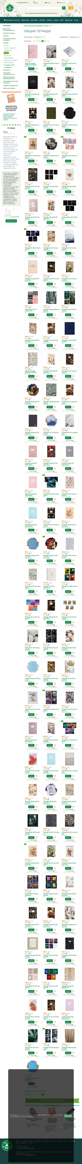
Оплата (42, 20)
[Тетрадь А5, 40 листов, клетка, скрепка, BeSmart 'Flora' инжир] (33, 175)
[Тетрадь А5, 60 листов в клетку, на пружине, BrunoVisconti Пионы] (70, 82)
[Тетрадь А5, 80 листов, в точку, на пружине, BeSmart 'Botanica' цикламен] (51, 52)
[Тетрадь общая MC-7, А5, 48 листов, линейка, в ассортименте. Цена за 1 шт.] (33, 1066)
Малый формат (8, 58)
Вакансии (68, 20)
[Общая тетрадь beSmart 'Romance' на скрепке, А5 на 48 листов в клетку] (33, 359)
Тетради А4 (7, 55)
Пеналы (5, 36)
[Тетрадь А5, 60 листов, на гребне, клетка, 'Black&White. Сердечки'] (70, 544)
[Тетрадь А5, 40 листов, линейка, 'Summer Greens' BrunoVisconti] (70, 267)
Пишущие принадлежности (9, 73)
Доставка (34, 20)
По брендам (8, 67)
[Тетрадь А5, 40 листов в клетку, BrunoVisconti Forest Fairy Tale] (51, 1005)
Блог (62, 20)
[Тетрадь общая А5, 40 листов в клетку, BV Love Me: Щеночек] (70, 513)
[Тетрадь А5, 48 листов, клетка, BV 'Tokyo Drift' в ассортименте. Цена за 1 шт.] (51, 175)
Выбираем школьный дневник (11, 108)
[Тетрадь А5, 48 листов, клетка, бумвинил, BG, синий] (70, 328)
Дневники (6, 70)
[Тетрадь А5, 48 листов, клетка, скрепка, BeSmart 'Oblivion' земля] (70, 236)
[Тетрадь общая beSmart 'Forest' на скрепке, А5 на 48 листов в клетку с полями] (33, 943)
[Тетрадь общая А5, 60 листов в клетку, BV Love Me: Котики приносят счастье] (70, 175)
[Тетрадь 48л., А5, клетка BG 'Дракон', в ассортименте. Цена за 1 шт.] (70, 205)
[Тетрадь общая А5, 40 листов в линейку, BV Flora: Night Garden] (33, 113)
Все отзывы (15, 216)
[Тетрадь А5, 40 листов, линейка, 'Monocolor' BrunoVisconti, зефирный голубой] (51, 759)
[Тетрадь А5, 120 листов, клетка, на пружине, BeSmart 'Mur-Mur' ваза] (33, 697)
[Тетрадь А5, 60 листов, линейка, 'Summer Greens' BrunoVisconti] (51, 728)
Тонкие (6, 45)
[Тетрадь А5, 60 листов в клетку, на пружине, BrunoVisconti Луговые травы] (33, 574)
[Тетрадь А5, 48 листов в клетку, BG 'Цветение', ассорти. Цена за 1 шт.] (70, 728)
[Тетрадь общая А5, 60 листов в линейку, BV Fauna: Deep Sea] (33, 328)
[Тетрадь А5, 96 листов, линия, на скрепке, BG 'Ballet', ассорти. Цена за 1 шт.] (33, 974)
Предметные (8, 50)
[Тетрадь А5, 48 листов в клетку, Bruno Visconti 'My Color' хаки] (51, 113)
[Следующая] (48, 41)
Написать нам (11, 221)
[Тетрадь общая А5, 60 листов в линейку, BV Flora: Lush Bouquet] (51, 913)
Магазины (25, 20)
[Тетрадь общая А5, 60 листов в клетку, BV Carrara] (70, 882)
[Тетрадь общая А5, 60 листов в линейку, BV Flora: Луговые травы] (70, 790)
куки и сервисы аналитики (26, 1115)
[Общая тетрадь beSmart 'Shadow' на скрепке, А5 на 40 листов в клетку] (33, 52)
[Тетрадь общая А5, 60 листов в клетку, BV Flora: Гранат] (51, 451)
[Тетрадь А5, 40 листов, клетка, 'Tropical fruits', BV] (51, 667)
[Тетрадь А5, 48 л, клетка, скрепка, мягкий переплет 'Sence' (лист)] (70, 820)
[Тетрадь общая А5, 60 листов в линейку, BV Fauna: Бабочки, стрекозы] (51, 359)
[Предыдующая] (34, 41)
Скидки (49, 20)
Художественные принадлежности (9, 77)
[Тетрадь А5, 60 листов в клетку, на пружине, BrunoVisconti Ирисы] (70, 697)
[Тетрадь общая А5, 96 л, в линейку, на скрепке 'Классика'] (33, 667)
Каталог (48, 2)
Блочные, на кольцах (10, 60)
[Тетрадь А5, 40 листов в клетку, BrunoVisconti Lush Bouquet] (70, 390)
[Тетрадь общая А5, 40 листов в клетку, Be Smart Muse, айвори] (33, 267)
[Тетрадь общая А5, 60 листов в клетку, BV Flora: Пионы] (70, 636)
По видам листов (9, 65)
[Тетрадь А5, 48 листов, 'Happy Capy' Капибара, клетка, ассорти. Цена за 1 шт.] (70, 605)
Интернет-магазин (12, 20)
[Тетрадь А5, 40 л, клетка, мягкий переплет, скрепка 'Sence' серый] (70, 759)
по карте (27, 61)
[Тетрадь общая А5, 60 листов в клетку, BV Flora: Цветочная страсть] (33, 790)
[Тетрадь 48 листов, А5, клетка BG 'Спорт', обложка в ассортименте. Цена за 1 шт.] (51, 974)
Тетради (6, 43)
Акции (56, 20)
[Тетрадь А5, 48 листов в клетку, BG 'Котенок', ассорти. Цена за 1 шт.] (33, 236)
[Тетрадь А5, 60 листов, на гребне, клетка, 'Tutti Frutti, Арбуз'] (33, 759)
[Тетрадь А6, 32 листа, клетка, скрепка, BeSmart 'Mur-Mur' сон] (70, 667)
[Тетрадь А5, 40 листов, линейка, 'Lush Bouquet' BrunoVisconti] (51, 328)
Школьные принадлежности (9, 29)
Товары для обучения (10, 85)
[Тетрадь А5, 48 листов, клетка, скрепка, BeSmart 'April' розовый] (33, 205)
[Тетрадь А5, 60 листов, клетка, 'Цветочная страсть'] (70, 482)
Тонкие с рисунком (10, 48)
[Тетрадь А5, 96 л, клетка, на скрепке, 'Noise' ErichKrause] (51, 820)
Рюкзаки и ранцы (9, 33)
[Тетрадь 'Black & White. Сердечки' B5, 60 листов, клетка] (70, 943)
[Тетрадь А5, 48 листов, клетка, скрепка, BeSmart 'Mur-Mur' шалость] (70, 52)
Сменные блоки (9, 62)
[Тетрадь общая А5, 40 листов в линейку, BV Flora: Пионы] (51, 82)
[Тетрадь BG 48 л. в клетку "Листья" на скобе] (33, 298)
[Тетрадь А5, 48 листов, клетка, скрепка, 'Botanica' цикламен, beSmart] (33, 636)
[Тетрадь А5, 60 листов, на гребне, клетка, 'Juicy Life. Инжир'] (33, 1005)
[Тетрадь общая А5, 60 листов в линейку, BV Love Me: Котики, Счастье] (51, 205)
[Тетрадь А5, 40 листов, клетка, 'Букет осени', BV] (70, 359)
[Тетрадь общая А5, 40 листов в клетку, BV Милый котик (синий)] (33, 421)
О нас (76, 20)
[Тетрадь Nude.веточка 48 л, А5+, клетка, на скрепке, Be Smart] (70, 913)
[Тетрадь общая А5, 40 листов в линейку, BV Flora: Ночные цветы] (51, 605)
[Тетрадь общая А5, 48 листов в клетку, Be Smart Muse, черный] (33, 82)
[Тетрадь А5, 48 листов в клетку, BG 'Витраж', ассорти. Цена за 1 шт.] (51, 697)
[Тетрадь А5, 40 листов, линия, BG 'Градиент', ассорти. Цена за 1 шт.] (33, 605)
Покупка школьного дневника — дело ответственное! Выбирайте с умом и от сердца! (10, 116)
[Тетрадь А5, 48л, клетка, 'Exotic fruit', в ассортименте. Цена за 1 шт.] (70, 574)
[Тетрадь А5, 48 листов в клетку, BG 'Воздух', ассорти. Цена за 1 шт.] (70, 144)
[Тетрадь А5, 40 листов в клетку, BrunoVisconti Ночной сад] (51, 513)
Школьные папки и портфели (9, 39)
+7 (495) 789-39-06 (22, 2)
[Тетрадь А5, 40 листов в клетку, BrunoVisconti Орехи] (51, 267)
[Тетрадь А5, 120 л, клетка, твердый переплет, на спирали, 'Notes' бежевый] (51, 574)
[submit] (63, 8)
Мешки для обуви (9, 88)
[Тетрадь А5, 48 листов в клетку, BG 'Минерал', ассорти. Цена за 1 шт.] (51, 482)
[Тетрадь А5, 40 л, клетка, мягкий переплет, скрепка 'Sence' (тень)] (70, 421)
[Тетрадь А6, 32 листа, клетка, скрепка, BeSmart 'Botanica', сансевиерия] (33, 1036)
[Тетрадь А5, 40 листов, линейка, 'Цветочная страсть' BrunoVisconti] (51, 236)
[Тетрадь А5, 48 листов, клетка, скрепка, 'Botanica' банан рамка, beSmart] (33, 820)
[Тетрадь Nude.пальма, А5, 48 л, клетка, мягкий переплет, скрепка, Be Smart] (70, 1036)
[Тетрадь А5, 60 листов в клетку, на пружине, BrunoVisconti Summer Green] (51, 851)
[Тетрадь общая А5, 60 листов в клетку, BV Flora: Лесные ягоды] (33, 913)
